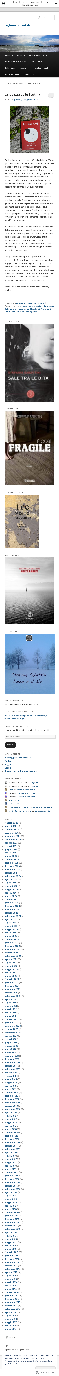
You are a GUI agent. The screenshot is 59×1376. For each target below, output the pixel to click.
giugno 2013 (11, 1319)
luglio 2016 (10, 1195)
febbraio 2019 (12, 1092)
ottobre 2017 (11, 1145)
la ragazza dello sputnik (31, 306)
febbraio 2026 (12, 829)
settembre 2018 (13, 1109)
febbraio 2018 (12, 1132)
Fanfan (8, 761)
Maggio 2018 (11, 1122)
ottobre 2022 (11, 952)
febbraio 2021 (12, 1019)
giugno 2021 (11, 1006)
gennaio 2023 (12, 942)
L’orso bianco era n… (26, 789)
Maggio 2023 (11, 929)
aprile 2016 (10, 1206)
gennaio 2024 (12, 902)
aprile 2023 (10, 932)
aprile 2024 (10, 892)
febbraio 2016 (12, 1212)
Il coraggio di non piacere (18, 757)
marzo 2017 (10, 1169)
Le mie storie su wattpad (16, 61)
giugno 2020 (11, 1042)
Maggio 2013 (11, 1322)
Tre (18, 800)
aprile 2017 (10, 1165)
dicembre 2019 (12, 1059)
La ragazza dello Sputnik (22, 94)
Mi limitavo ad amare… (20, 811)
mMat (11, 804)
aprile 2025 (10, 852)
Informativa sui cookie (19, 1364)
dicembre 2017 (12, 1139)
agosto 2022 (11, 959)
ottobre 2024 (11, 872)
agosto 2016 (11, 1192)
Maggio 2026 (11, 823)
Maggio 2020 (11, 1046)
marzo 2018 (11, 1129)
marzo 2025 (11, 856)
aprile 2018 (10, 1126)
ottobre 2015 (11, 1225)
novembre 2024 (13, 869)
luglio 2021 (10, 1002)
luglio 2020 (11, 1039)
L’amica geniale (12, 74)
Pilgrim (8, 764)
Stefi (11, 789)
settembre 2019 (12, 1069)
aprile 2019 (10, 1086)
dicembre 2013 (12, 1299)
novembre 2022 (13, 949)
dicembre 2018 (12, 1099)
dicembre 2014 (12, 1259)
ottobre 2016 (11, 1185)
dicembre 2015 (12, 1219)
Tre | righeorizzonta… (19, 807)
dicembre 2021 (12, 986)
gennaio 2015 (11, 1255)
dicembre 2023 (12, 906)
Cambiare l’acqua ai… (43, 807)
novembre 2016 (12, 1182)
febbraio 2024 (12, 899)
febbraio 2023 (12, 939)
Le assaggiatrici (43, 811)
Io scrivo (21, 55)
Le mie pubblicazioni (38, 55)
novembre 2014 (12, 1262)
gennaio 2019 (11, 1095)
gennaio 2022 (12, 982)
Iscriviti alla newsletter (16, 726)
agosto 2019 (11, 1072)
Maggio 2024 (11, 889)
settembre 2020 (13, 1032)
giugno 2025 (11, 849)
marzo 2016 (11, 1209)
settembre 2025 (13, 839)
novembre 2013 (12, 1302)
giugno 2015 (11, 1239)
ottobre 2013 (11, 1305)
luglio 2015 (10, 1235)
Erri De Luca (29, 74)
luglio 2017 (10, 1156)
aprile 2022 (10, 972)
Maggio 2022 (11, 969)
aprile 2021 (10, 1012)
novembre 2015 (12, 1222)
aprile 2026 (11, 826)
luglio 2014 (10, 1275)
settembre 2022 (13, 956)
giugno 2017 (11, 1159)
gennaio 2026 (12, 833)
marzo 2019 (11, 1089)
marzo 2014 (11, 1289)
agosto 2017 (11, 1152)
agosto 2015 (11, 1232)
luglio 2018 (10, 1116)
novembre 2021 (12, 989)
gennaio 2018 (11, 1136)
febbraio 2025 (12, 859)
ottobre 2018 (11, 1106)
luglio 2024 (10, 882)
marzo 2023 (11, 936)
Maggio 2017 (11, 1162)
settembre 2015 (12, 1229)
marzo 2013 (11, 1329)
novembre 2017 (12, 1142)
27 (51, 95)
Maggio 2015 (11, 1242)
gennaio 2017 (11, 1175)
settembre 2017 (12, 1149)
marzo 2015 (11, 1249)
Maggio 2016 (11, 1202)
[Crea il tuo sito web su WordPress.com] (29, 3)
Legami (8, 767)
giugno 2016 (11, 1199)
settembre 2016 (13, 1189)
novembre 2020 (13, 1026)
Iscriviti (10, 744)
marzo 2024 (11, 896)
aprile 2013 (10, 1325)
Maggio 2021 (11, 1009)
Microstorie (37, 61)
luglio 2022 (10, 962)
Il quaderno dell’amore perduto (21, 771)
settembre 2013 (12, 1309)
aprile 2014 (10, 1285)
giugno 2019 (11, 1079)
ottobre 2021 (11, 992)
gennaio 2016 (11, 1215)
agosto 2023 (11, 919)
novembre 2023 (13, 909)
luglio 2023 (10, 922)
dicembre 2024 (12, 866)
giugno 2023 (11, 926)
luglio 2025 (10, 846)
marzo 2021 (11, 1016)
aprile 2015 (10, 1245)
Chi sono (9, 55)
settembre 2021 (12, 996)
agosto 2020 (11, 1036)
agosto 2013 (11, 1312)
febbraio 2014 (12, 1292)
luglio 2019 (10, 1076)
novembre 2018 (12, 1102)
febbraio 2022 (12, 979)
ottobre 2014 (11, 1265)
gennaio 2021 (11, 1022)
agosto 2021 (11, 999)
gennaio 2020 (12, 1056)
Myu (14, 312)
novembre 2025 (13, 836)
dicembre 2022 (12, 946)
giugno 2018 (11, 1119)
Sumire (20, 312)
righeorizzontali (17, 25)
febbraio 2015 (12, 1252)
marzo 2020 (11, 1052)
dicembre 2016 (12, 1179)
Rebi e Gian (10, 68)
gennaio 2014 (11, 1295)
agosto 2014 (11, 1272)
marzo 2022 (11, 976)
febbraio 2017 (11, 1172)
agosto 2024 (11, 879)
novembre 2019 (12, 1062)
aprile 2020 (11, 1049)
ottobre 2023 (11, 913)
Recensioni (24, 68)
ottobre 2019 (11, 1066)
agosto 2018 (11, 1112)
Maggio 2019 (11, 1082)
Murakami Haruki (41, 68)
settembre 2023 (13, 916)
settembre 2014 (12, 1269)
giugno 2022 (11, 966)
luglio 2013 (10, 1315)
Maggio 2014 (11, 1282)
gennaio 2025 (12, 863)
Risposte (31, 312)
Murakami (35, 309)
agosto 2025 (11, 843)
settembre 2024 (13, 876)
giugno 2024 (11, 886)
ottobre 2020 (11, 1029)
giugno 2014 (11, 1279)
